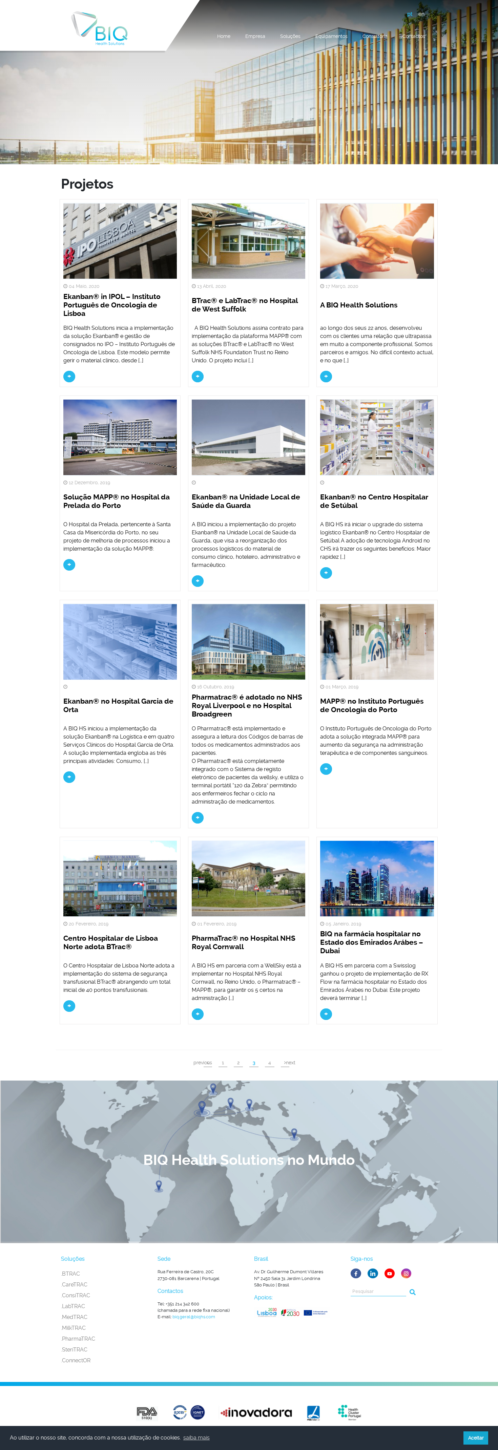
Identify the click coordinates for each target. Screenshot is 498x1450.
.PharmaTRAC (78, 1339)
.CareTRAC (74, 1284)
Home (223, 36)
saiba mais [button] (196, 1437)
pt (409, 14)
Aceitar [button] (476, 1438)
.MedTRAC (74, 1317)
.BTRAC (70, 1274)
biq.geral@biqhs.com (193, 1316)
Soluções (290, 36)
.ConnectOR (75, 1360)
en (421, 14)
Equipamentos (331, 36)
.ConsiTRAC (75, 1295)
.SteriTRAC (74, 1349)
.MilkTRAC (73, 1328)
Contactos (413, 36)
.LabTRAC (73, 1306)
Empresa (255, 36)
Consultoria (375, 36)
